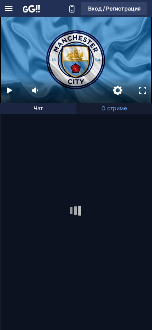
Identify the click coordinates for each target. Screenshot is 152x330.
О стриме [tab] (114, 108)
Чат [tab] (38, 108)
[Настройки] (117, 90)
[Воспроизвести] (9, 90)
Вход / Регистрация (114, 8)
